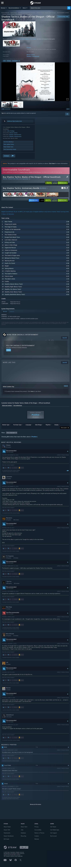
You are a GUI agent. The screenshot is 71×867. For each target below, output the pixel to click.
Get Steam (53, 826)
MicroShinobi (10, 633)
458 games (8, 557)
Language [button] (28, 424)
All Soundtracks (5, 12)
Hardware (23, 833)
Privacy (36, 826)
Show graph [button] (64, 427)
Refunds (36, 839)
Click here (52, 163)
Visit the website (8, 142)
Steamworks (7, 833)
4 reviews (8, 664)
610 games (8, 519)
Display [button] (56, 424)
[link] (51, 182)
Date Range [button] (38, 424)
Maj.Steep (9, 607)
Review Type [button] (5, 424)
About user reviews (7, 405)
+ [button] (19, 60)
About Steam (7, 826)
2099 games (9, 583)
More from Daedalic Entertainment (22, 335)
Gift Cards (6, 839)
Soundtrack (14, 60)
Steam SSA (7, 830)
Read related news (8, 147)
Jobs (22, 830)
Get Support (53, 833)
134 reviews (9, 716)
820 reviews (16, 583)
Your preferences (17, 405)
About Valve (24, 826)
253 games (8, 635)
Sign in (3, 113)
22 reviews (15, 635)
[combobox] (48, 7)
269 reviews (16, 519)
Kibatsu (8, 445)
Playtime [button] (48, 424)
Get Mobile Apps (54, 830)
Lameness (9, 476)
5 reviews (8, 689)
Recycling (23, 836)
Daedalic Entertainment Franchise (26, 12)
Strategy (9, 60)
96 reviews (8, 447)
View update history (9, 144)
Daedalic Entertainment (33, 56)
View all (65, 386)
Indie (4, 60)
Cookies (36, 836)
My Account (53, 836)
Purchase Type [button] (17, 424)
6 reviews (8, 608)
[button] (4, 8)
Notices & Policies (39, 833)
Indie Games (13, 12)
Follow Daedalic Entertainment (20, 345)
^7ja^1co (8, 581)
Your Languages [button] (11, 432)
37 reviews (8, 478)
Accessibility (37, 830)
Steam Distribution (9, 836)
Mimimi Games (31, 54)
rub (7, 662)
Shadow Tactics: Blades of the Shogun (46, 12)
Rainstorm (9, 518)
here (32, 391)
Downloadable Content (63, 12)
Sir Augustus (10, 556)
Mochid (8, 688)
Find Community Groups (10, 149)
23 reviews (15, 557)
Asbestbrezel (10, 715)
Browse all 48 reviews (35, 804)
